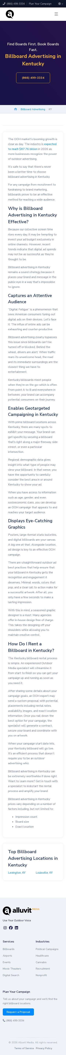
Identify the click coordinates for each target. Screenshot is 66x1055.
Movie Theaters (12, 968)
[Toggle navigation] (56, 14)
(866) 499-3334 (15, 3)
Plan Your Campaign (40, 3)
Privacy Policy (44, 1048)
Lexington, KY (16, 873)
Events (7, 962)
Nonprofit (41, 975)
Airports (7, 955)
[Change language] (60, 3)
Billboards (8, 949)
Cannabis (41, 962)
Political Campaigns (47, 949)
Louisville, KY (44, 873)
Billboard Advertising (33, 109)
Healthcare (42, 955)
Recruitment (43, 968)
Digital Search (11, 975)
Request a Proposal (18, 1012)
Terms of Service (24, 1048)
